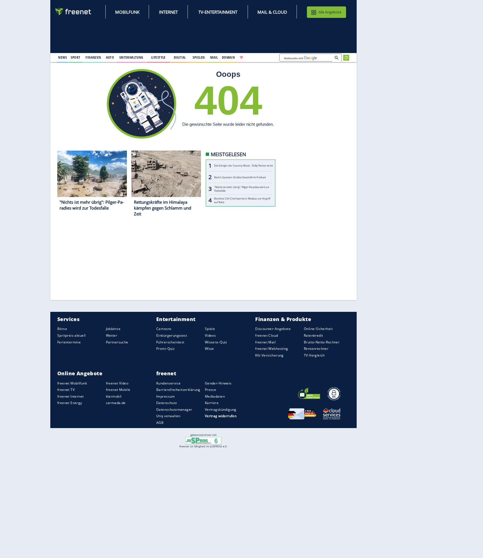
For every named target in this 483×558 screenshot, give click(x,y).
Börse (62, 329)
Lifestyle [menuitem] (158, 57)
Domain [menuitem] (228, 57)
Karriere (212, 403)
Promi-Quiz (165, 348)
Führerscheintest (170, 342)
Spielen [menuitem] (199, 57)
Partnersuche (117, 342)
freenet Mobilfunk (72, 383)
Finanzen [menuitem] (93, 57)
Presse (210, 390)
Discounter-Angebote (273, 329)
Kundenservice (168, 383)
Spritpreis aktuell (71, 335)
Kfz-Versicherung (269, 355)
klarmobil (114, 396)
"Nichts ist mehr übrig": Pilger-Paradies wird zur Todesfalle (241, 189)
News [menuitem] (62, 57)
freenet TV (66, 390)
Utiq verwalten (168, 416)
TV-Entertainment (217, 12)
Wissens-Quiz (216, 342)
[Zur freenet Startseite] (73, 11)
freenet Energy (69, 403)
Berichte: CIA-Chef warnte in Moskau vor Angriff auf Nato (242, 200)
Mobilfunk (127, 12)
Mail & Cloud (272, 12)
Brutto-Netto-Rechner (322, 342)
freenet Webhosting (271, 348)
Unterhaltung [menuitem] (131, 57)
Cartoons (163, 329)
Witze (209, 348)
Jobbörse (113, 329)
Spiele (210, 329)
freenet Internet (70, 396)
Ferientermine (69, 342)
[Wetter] (259, 57)
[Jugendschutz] (203, 440)
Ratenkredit (313, 335)
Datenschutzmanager (174, 409)
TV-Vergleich (314, 355)
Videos (210, 335)
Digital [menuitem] (180, 57)
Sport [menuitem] (75, 57)
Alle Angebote (329, 12)
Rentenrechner (316, 348)
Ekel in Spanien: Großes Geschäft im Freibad (240, 177)
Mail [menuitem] (214, 57)
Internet (168, 12)
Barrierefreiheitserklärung (178, 390)
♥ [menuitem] (241, 57)
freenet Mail (265, 342)
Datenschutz (166, 403)
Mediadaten (215, 396)
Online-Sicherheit (318, 329)
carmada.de (116, 403)
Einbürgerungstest (171, 335)
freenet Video (117, 383)
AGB (160, 423)
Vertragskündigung (220, 409)
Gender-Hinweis (218, 383)
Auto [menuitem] (110, 57)
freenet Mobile (118, 390)
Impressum (165, 396)
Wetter (111, 335)
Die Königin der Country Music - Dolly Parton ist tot (243, 166)
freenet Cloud (266, 335)
